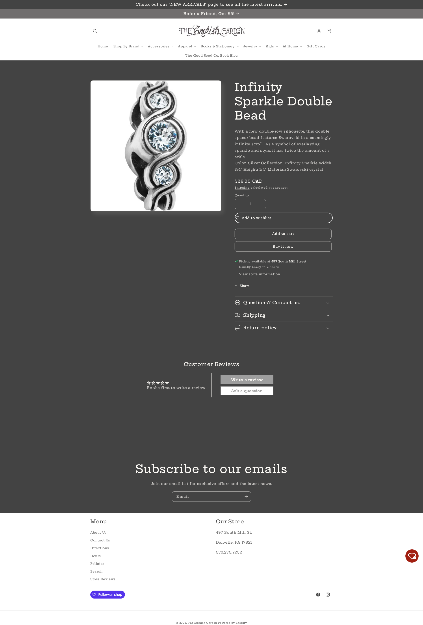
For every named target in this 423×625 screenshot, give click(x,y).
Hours (95, 556)
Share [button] (245, 286)
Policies (97, 563)
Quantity (242, 195)
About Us (98, 532)
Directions (99, 548)
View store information (259, 274)
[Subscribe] (246, 496)
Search (96, 571)
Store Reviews (103, 579)
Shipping (242, 187)
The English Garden (202, 622)
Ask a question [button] (247, 391)
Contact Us (100, 540)
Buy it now (283, 246)
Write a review (247, 380)
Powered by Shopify (232, 622)
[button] (95, 31)
